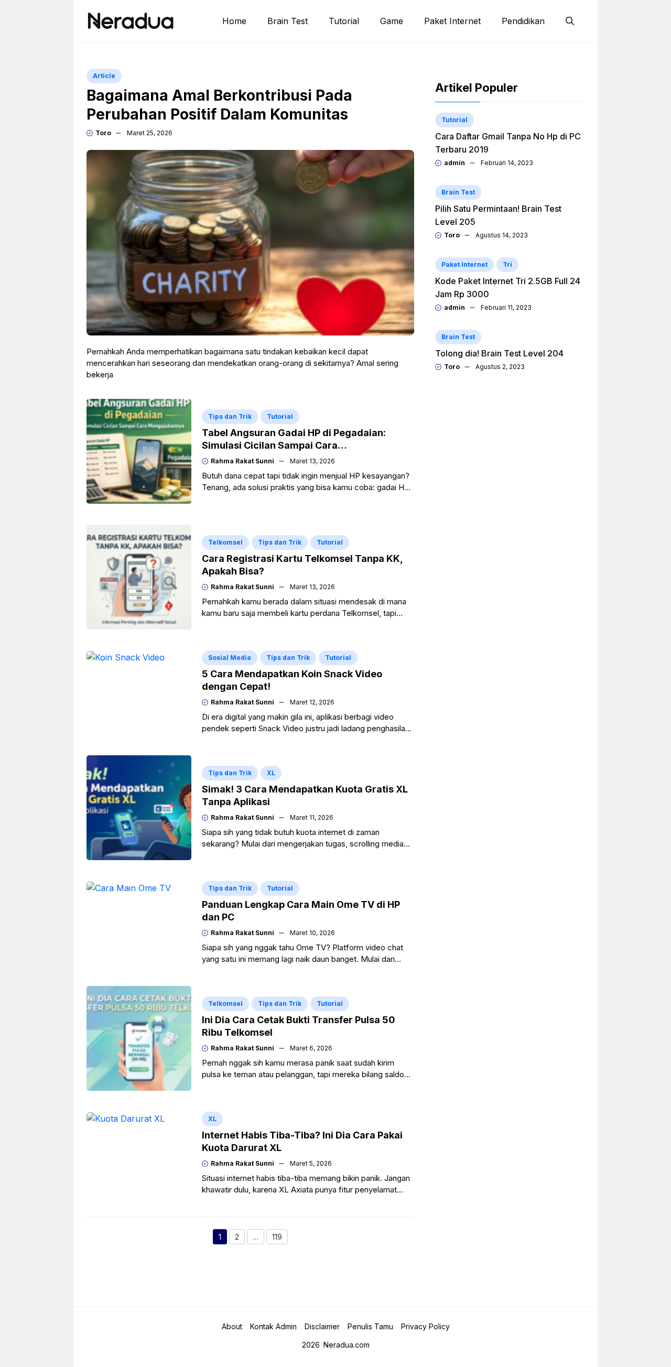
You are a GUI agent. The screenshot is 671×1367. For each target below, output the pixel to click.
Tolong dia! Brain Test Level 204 (499, 353)
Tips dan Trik (230, 416)
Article (104, 76)
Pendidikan (523, 21)
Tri (507, 264)
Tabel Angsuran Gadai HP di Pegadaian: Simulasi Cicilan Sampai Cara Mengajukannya (294, 445)
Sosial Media (229, 657)
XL (271, 773)
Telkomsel (225, 542)
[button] (570, 21)
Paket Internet (452, 21)
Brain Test (287, 21)
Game (391, 21)
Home (234, 21)
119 (280, 1238)
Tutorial (344, 21)
